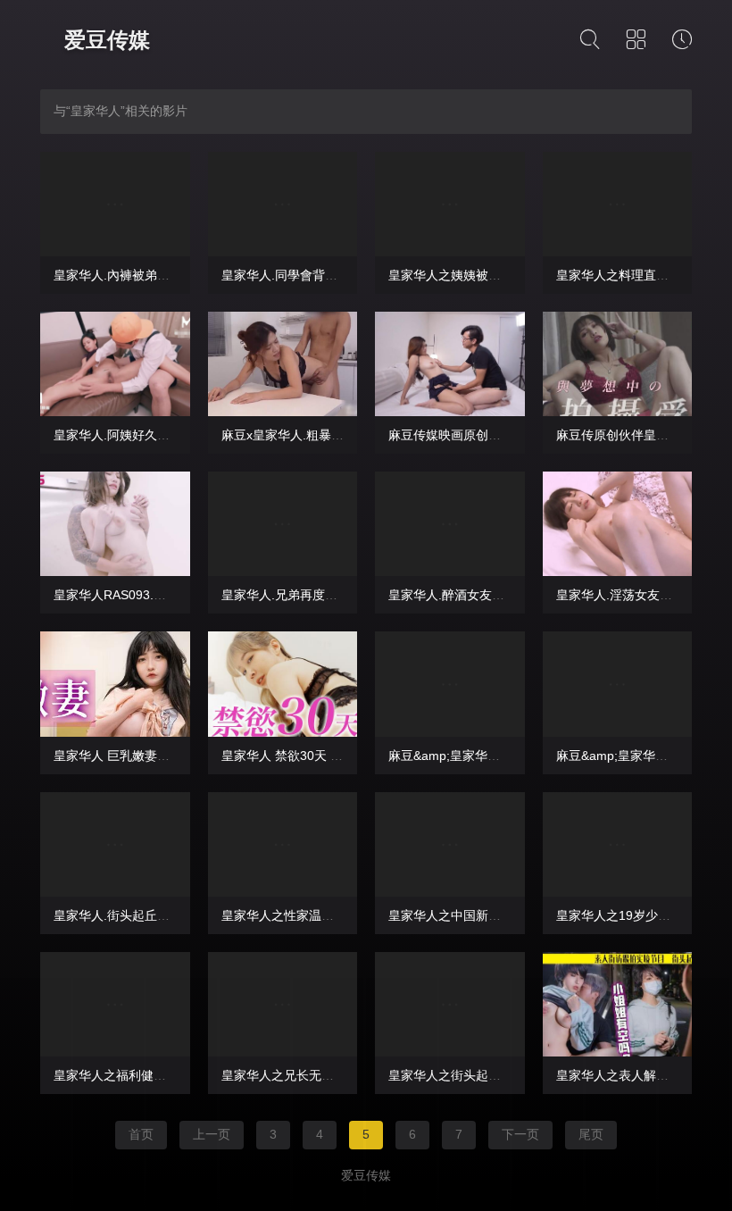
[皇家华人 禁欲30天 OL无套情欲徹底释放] (283, 683)
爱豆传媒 (107, 40)
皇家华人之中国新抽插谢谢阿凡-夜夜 (490, 915)
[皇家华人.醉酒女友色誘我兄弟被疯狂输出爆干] (450, 524)
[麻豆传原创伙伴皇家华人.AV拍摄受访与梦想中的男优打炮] (618, 364)
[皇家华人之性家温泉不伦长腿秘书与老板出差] (283, 844)
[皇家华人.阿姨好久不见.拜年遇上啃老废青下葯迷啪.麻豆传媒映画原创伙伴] (115, 364)
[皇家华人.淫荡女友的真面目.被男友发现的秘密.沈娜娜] (618, 524)
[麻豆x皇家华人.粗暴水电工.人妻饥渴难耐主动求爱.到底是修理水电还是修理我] (283, 364)
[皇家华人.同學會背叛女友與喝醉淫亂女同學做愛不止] (283, 204)
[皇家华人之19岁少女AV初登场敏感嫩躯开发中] (618, 844)
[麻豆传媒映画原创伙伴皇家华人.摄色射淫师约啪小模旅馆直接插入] (450, 364)
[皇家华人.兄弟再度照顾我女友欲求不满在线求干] (283, 524)
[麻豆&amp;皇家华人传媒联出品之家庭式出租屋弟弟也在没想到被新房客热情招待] (450, 683)
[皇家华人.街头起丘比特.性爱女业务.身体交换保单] (115, 844)
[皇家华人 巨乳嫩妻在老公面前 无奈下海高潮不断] (115, 683)
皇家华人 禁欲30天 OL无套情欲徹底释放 (334, 755)
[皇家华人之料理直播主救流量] (618, 204)
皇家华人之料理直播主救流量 (637, 275)
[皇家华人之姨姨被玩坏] (450, 204)
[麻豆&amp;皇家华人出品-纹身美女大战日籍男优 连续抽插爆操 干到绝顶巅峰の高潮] (618, 683)
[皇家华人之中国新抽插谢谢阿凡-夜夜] (450, 844)
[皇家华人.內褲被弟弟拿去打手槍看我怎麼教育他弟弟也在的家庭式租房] (115, 204)
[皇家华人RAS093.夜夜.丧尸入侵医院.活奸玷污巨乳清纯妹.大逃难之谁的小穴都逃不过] (115, 524)
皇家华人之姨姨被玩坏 (450, 275)
